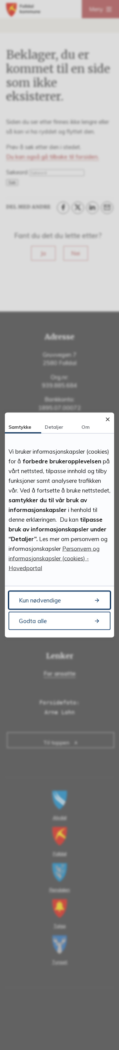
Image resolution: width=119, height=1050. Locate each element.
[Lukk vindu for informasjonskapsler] (108, 419)
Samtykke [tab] (20, 427)
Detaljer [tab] (54, 427)
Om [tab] (85, 427)
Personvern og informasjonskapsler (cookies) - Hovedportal (54, 558)
